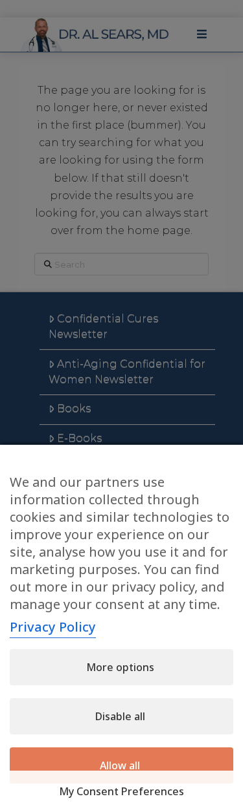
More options (120, 667)
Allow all (120, 765)
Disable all (120, 716)
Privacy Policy (53, 627)
